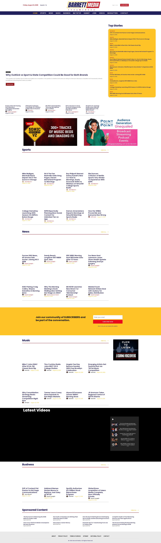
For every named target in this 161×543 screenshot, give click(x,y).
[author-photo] (6, 112)
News (111, 72)
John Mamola (28, 181)
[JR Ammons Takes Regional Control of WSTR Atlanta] (98, 382)
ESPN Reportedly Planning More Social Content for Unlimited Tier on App (53, 215)
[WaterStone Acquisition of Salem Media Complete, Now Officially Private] (98, 478)
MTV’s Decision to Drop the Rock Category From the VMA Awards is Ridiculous (73, 108)
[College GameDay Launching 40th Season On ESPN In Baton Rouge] (32, 200)
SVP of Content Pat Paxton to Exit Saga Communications (127, 33)
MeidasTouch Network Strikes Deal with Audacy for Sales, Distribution (97, 290)
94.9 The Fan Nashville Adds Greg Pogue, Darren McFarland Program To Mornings (132, 52)
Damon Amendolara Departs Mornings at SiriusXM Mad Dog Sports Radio (75, 214)
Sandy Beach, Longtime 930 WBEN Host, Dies (123, 81)
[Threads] (88, 10)
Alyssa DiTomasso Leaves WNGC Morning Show (74, 394)
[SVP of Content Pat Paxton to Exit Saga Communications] (32, 478)
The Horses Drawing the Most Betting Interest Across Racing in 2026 (123, 523)
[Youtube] (80, 10)
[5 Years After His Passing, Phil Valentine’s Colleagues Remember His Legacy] (14, 96)
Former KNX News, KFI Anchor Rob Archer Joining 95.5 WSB (127, 74)
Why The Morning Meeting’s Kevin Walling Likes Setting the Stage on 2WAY (53, 290)
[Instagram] (74, 10)
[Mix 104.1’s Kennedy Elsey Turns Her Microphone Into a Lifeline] (55, 96)
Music (111, 43)
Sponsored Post (27, 520)
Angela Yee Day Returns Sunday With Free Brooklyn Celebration (74, 367)
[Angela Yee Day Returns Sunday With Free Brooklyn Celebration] (76, 354)
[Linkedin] (77, 10)
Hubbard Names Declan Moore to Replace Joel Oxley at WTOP (52, 491)
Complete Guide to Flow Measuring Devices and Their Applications (123, 517)
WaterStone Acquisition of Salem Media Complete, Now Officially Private (97, 492)
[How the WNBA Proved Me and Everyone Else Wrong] (98, 200)
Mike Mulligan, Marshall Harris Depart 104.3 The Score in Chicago (130, 39)
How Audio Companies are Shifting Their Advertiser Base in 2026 (65, 517)
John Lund (93, 217)
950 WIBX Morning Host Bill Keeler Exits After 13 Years (126, 93)
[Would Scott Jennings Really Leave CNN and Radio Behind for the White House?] (95, 96)
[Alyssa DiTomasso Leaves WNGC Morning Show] (76, 382)
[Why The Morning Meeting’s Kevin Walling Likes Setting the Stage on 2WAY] (54, 276)
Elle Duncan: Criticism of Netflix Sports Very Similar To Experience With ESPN (131, 67)
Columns (8, 72)
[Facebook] (68, 10)
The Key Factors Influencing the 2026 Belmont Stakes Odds (34, 517)
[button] (43, 5)
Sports (112, 37)
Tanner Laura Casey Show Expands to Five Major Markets (53, 394)
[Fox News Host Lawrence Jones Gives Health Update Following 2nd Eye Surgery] (98, 245)
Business (112, 31)
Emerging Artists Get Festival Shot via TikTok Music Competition (97, 367)
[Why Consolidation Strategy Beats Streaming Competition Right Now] (32, 382)
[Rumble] (91, 10)
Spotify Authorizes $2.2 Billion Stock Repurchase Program (74, 491)
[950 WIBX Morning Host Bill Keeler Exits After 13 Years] (76, 245)
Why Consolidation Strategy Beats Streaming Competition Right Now (30, 396)
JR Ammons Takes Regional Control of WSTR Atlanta (96, 394)
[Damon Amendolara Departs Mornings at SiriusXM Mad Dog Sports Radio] (76, 200)
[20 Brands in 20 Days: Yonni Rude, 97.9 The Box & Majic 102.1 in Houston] (34, 96)
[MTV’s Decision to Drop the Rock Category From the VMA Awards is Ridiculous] (75, 96)
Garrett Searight (12, 112)
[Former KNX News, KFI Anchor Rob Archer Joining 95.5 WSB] (32, 245)
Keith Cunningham (73, 112)
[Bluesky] (85, 10)
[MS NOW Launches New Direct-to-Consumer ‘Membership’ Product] (76, 276)
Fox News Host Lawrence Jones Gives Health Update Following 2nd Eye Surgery (97, 259)
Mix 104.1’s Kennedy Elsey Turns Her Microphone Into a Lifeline (53, 107)
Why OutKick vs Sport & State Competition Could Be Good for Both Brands (47, 74)
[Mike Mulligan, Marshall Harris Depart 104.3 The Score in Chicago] (32, 163)
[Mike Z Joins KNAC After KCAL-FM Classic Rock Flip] (32, 354)
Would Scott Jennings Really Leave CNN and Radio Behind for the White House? (92, 108)
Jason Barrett (28, 494)
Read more (10, 84)
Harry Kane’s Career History (61, 523)
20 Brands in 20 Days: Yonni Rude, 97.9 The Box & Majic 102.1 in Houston (32, 107)
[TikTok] (83, 10)
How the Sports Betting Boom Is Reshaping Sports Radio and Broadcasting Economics (96, 517)
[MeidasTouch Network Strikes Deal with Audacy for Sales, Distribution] (98, 276)
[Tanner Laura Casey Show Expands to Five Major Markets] (54, 382)
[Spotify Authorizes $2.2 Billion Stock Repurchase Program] (76, 478)
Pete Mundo (91, 112)
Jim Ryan (27, 402)
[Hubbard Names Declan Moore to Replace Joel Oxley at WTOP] (54, 478)
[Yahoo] (94, 10)
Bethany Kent (51, 110)
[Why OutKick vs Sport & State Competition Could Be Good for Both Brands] (55, 48)
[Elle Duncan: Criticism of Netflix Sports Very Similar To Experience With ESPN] (98, 163)
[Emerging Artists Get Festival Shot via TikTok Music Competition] (98, 354)
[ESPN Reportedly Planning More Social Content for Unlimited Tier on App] (54, 200)
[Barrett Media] (83, 5)
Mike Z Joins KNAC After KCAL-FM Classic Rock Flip (125, 45)
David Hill (30, 110)
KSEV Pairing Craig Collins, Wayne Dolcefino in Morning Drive (30, 290)
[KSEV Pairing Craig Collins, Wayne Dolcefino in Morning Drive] (32, 276)
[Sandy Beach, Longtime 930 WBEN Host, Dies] (54, 245)
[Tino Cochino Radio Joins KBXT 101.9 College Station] (54, 354)
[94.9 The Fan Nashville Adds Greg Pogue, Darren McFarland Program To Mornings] (54, 163)
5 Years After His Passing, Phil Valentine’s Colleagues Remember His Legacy (13, 108)
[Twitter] (71, 10)
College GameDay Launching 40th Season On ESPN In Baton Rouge (130, 87)
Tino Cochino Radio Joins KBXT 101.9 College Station (52, 366)
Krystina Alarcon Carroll (53, 295)
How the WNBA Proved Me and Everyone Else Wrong (97, 213)
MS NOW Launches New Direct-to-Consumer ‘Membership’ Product (74, 291)
